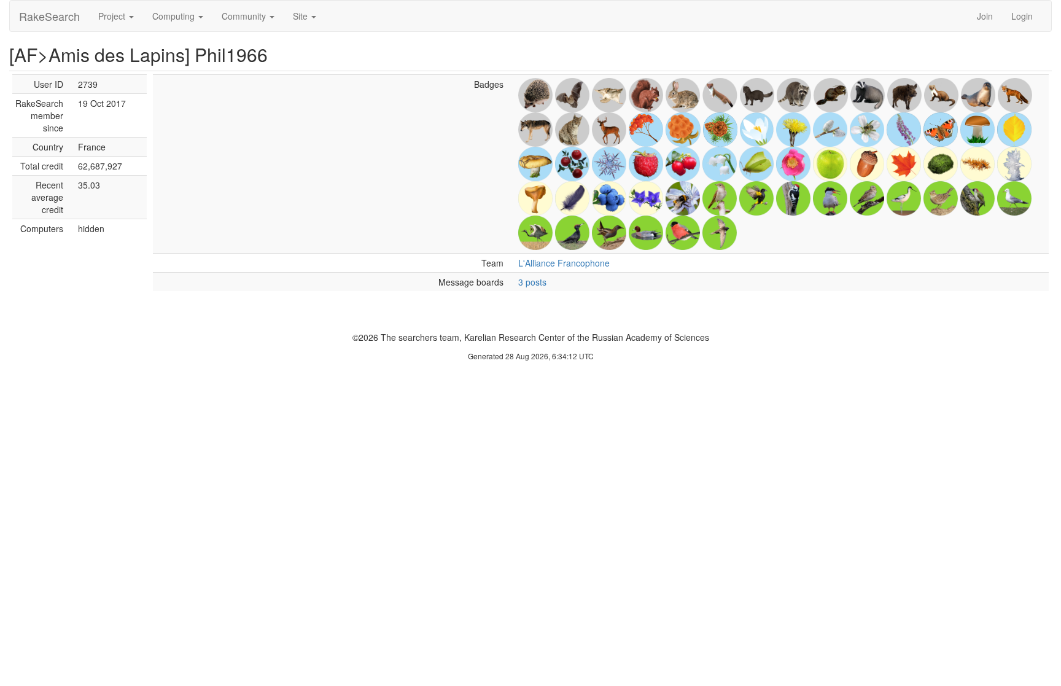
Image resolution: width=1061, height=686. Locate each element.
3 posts (532, 282)
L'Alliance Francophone (564, 263)
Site (301, 16)
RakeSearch (49, 16)
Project (113, 16)
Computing (174, 16)
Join (985, 16)
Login (1022, 16)
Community (245, 16)
